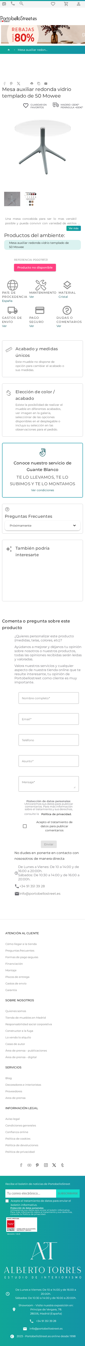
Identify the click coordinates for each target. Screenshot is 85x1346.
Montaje (11, 970)
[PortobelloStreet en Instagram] (46, 1165)
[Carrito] (66, 4)
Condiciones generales (20, 1125)
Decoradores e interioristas (23, 1084)
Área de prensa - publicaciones (26, 1050)
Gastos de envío (15, 983)
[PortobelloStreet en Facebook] (22, 1165)
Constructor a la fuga (19, 1030)
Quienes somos (15, 1011)
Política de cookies (17, 1138)
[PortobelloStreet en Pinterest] (38, 1165)
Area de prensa (15, 1097)
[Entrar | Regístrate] (79, 4)
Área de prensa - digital (21, 1057)
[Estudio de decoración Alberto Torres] (42, 1279)
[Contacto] (13, 3)
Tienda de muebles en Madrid (25, 1017)
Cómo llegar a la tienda (21, 944)
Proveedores (13, 1091)
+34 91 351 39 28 (32, 886)
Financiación (14, 963)
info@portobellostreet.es (39, 894)
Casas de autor (15, 1044)
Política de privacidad (20, 1151)
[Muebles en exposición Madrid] (4, 4)
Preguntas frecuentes (19, 950)
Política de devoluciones (21, 1145)
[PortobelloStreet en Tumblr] (63, 1165)
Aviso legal (12, 1118)
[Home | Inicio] (8, 49)
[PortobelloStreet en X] (55, 1165)
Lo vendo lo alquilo (18, 1037)
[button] (42, 525)
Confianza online (16, 1132)
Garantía (11, 990)
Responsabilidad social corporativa (28, 1024)
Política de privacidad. (34, 1214)
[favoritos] (53, 4)
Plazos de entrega (17, 976)
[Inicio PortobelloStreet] (18, 21)
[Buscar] (21, 3)
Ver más (74, 228)
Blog (8, 1078)
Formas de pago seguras (21, 957)
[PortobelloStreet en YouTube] (30, 1165)
